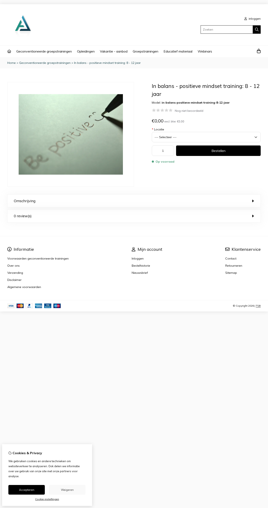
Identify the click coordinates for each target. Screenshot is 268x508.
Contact (230, 258)
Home (11, 63)
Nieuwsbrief (140, 273)
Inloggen (138, 258)
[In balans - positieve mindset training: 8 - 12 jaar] (70, 186)
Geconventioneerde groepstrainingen (44, 51)
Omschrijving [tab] (24, 201)
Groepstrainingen (145, 51)
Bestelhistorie (141, 266)
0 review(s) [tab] (23, 216)
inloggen (254, 19)
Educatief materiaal (178, 51)
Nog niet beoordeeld (189, 111)
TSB (258, 305)
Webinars (205, 51)
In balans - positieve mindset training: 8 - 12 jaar (107, 63)
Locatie (158, 129)
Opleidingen (86, 51)
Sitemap (231, 273)
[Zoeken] (257, 29)
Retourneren (233, 266)
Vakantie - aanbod (114, 51)
